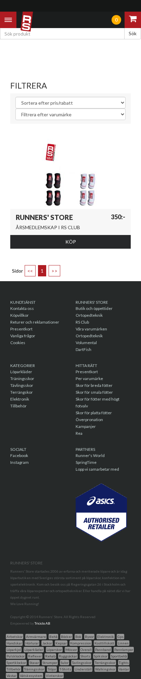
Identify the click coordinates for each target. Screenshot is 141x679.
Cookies (17, 342)
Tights (124, 663)
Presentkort (21, 328)
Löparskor (54, 650)
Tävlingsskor (21, 385)
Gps (120, 637)
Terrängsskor (105, 663)
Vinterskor (54, 676)
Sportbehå (119, 656)
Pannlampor (123, 650)
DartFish (83, 349)
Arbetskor (15, 637)
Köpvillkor (19, 315)
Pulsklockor (16, 656)
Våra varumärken (91, 328)
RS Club (82, 322)
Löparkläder (21, 371)
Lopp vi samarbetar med (97, 469)
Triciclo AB (42, 623)
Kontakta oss (22, 308)
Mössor (71, 650)
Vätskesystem (31, 676)
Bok (78, 637)
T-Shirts (65, 669)
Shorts (85, 656)
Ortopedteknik (89, 315)
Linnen (123, 643)
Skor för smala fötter (94, 392)
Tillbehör (18, 405)
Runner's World (90, 455)
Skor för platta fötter (94, 412)
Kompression (80, 643)
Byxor (89, 637)
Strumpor (49, 663)
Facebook (19, 455)
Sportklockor (16, 663)
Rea (79, 433)
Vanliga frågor (22, 335)
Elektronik (19, 399)
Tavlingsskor (81, 663)
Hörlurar (32, 643)
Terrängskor (21, 392)
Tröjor (52, 669)
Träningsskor (22, 378)
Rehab (50, 656)
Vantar (124, 669)
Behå (53, 637)
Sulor (64, 663)
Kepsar (61, 643)
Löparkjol (14, 650)
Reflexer (35, 656)
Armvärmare (36, 637)
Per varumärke (89, 378)
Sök (133, 33)
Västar (11, 676)
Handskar (14, 643)
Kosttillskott (104, 643)
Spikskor (100, 656)
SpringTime (86, 462)
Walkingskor (105, 669)
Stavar (34, 663)
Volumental (86, 342)
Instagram (19, 462)
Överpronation (89, 419)
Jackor (47, 643)
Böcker (66, 637)
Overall (86, 650)
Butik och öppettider (94, 308)
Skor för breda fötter (94, 385)
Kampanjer (86, 426)
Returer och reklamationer (34, 322)
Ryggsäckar (68, 656)
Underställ (83, 669)
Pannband (103, 650)
